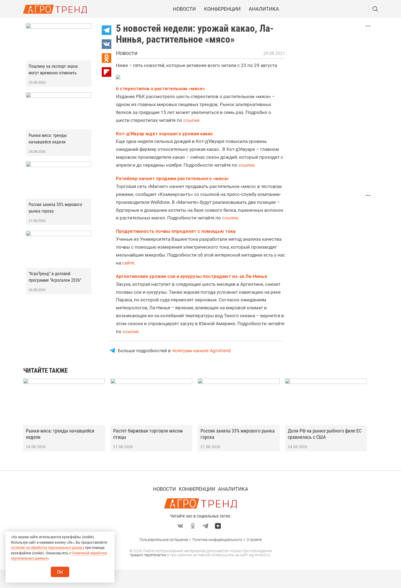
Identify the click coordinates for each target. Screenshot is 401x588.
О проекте (254, 539)
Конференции (222, 9)
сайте (128, 263)
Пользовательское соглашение (163, 539)
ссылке (191, 120)
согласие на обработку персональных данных (47, 547)
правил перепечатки (148, 555)
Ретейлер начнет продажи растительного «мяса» (172, 178)
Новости (184, 9)
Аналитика (264, 9)
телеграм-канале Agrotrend (201, 350)
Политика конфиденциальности (217, 539)
